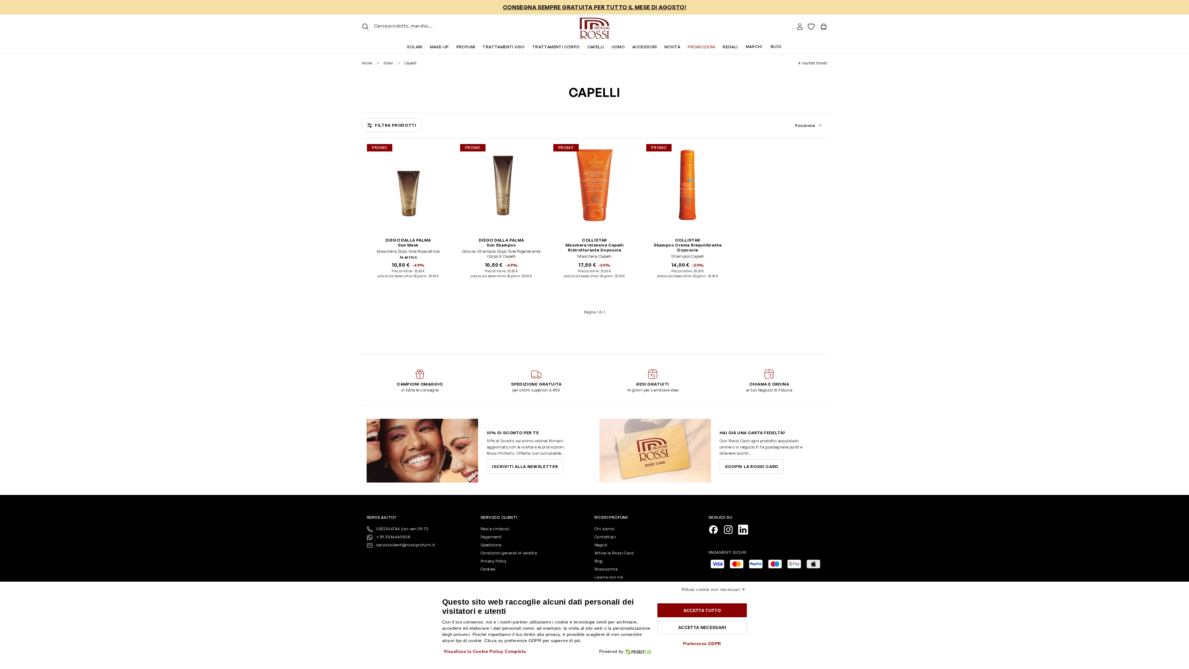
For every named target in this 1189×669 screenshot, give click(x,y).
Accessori (644, 46)
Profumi (465, 46)
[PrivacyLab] (637, 651)
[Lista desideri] (811, 26)
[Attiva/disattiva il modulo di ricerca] (365, 26)
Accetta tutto (702, 610)
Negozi (600, 544)
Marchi (754, 46)
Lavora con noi (608, 577)
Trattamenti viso (503, 46)
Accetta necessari (702, 627)
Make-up (439, 46)
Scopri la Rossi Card (751, 466)
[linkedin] (745, 529)
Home (367, 63)
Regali (730, 46)
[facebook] (715, 529)
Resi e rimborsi (495, 528)
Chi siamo (604, 528)
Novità (672, 46)
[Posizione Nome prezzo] (809, 125)
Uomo (618, 46)
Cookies (488, 568)
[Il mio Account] (800, 27)
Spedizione (491, 544)
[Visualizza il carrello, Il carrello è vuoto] (823, 26)
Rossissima (606, 568)
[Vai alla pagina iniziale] (594, 27)
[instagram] (730, 529)
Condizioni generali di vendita (509, 552)
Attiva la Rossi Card (614, 552)
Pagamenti (491, 536)
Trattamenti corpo (556, 46)
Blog (776, 46)
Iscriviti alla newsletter (525, 466)
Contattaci (605, 536)
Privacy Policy (494, 560)
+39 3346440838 (392, 536)
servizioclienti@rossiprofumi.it (405, 544)
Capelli (595, 46)
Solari (414, 46)
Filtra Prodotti (395, 125)
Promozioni (701, 46)
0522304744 (402, 528)
